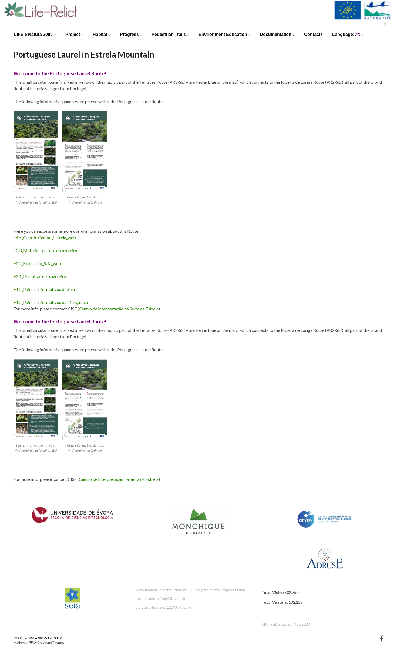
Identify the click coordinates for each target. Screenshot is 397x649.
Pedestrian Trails (169, 34)
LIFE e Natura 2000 (34, 34)
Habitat (100, 34)
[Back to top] (385, 637)
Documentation (276, 34)
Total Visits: (273, 592)
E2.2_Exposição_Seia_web (37, 263)
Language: (343, 34)
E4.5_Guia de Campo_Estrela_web (45, 237)
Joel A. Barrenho (50, 638)
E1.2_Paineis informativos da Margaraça (51, 302)
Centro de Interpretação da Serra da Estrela (119, 308)
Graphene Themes (51, 642)
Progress (130, 34)
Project (73, 34)
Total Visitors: (275, 602)
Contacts (313, 34)
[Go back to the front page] (198, 14)
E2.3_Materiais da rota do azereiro (45, 250)
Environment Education (223, 34)
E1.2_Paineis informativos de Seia (44, 289)
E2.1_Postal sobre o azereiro (40, 276)
